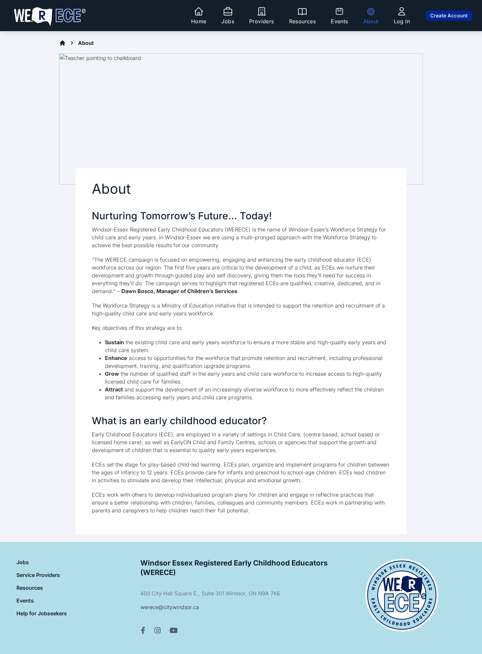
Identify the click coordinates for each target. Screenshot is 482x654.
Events (25, 600)
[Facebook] (143, 631)
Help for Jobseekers (41, 613)
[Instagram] (157, 631)
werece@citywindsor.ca (169, 607)
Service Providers (38, 575)
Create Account (449, 15)
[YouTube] (173, 631)
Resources (29, 588)
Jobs (22, 562)
